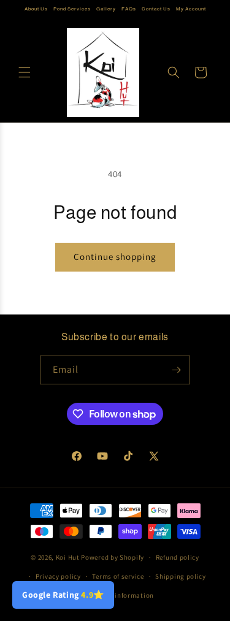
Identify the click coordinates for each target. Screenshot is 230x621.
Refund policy (177, 557)
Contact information (121, 595)
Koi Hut (68, 557)
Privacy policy (58, 576)
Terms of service (118, 576)
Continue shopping (115, 256)
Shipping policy (180, 576)
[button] (24, 72)
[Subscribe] (176, 370)
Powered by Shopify (112, 557)
